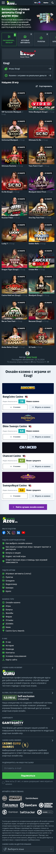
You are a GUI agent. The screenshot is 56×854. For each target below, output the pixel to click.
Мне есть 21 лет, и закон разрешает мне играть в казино (28, 782)
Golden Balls (37, 243)
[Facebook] (3, 532)
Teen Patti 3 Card (39, 166)
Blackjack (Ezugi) (39, 295)
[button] (28, 849)
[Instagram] (13, 532)
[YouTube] (23, 532)
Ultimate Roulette (12, 166)
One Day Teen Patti (40, 217)
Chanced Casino (12, 455)
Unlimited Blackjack (13, 140)
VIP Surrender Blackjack (12, 113)
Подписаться (28, 775)
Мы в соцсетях (9, 529)
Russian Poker (11, 217)
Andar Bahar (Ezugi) (13, 347)
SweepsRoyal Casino (15, 485)
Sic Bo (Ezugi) (10, 192)
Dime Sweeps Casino (15, 426)
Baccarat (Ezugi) (39, 321)
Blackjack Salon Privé (40, 192)
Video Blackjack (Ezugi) (41, 112)
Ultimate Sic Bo (38, 140)
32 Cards (35, 347)
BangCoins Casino (13, 396)
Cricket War (37, 269)
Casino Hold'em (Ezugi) (14, 295)
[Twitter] (8, 532)
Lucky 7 (8, 243)
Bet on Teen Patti (12, 321)
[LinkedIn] (18, 532)
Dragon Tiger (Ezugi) (13, 269)
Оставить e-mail (10, 766)
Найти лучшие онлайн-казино (30, 507)
